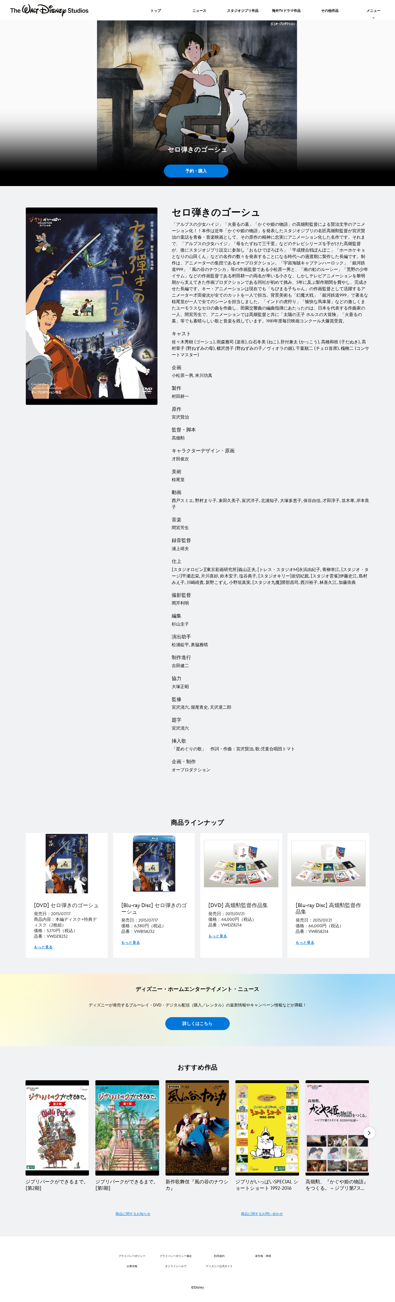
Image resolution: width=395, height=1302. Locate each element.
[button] (369, 1133)
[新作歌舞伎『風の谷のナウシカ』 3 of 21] (197, 1128)
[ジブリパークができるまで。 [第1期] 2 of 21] (127, 1128)
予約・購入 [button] (196, 171)
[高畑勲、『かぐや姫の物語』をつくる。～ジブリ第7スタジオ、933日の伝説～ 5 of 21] (337, 1128)
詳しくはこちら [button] (197, 1023)
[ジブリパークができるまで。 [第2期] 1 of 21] (57, 1128)
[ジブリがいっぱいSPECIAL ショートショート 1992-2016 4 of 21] (267, 1128)
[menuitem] (155, 10)
